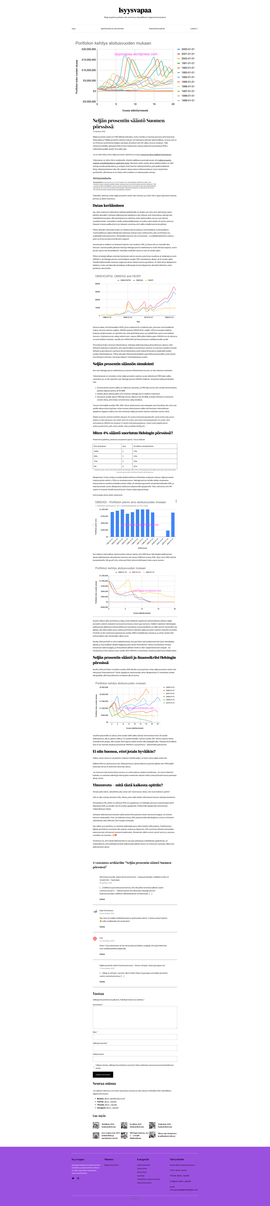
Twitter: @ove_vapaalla (178, 1170)
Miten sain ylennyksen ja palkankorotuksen (167, 1134)
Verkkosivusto (98, 1054)
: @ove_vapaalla (107, 1101)
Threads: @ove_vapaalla (179, 1175)
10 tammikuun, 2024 (107, 913)
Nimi (95, 1032)
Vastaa (102, 899)
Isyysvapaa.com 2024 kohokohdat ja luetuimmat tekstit (111, 1135)
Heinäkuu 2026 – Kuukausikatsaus (109, 1125)
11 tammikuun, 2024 (107, 941)
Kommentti (98, 1004)
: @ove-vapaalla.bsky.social (111, 1098)
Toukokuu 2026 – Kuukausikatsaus (165, 1125)
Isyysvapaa (135, 10)
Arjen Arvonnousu (106, 910)
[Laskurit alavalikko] (197, 28)
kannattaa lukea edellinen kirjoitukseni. (156, 154)
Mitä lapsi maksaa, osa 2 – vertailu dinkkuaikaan (139, 1135)
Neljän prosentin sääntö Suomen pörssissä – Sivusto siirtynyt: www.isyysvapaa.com (132, 965)
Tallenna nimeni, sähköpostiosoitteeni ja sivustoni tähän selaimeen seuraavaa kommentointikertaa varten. (134, 1066)
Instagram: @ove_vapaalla (180, 1181)
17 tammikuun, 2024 (107, 968)
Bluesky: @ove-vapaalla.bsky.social (182, 1165)
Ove (101, 938)
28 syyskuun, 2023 (106, 883)
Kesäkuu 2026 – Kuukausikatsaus (137, 1125)
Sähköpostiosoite (100, 1043)
